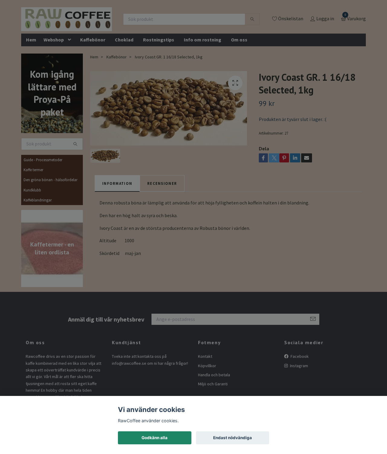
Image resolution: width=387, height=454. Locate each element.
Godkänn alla (154, 437)
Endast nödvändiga (232, 437)
